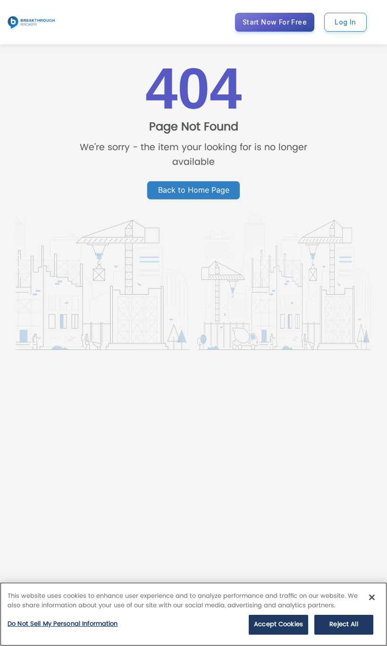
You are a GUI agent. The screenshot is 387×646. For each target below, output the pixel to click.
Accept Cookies (278, 624)
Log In (345, 22)
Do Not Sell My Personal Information (63, 624)
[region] (193, 614)
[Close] (372, 597)
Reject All (343, 624)
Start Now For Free (275, 22)
